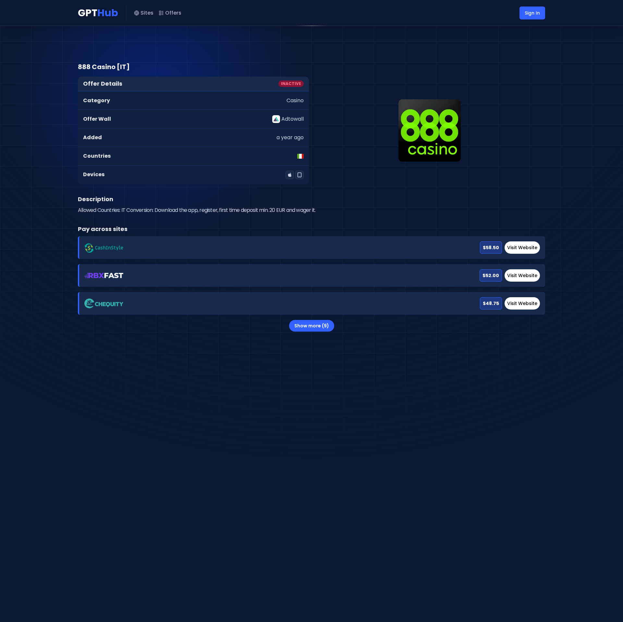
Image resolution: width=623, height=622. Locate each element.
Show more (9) (311, 326)
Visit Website (522, 247)
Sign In (532, 13)
